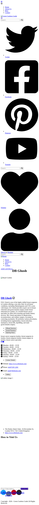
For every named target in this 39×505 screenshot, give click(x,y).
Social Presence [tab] (11, 330)
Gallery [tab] (8, 374)
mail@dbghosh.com (14, 371)
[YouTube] (3, 342)
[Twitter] (5, 342)
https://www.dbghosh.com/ (18, 364)
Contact (7, 13)
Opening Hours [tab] (10, 332)
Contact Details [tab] (10, 360)
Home (7, 7)
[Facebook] (1, 342)
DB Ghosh (6, 298)
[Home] (4, 256)
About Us (8, 9)
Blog (6, 11)
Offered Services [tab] (11, 328)
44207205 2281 (13, 367)
